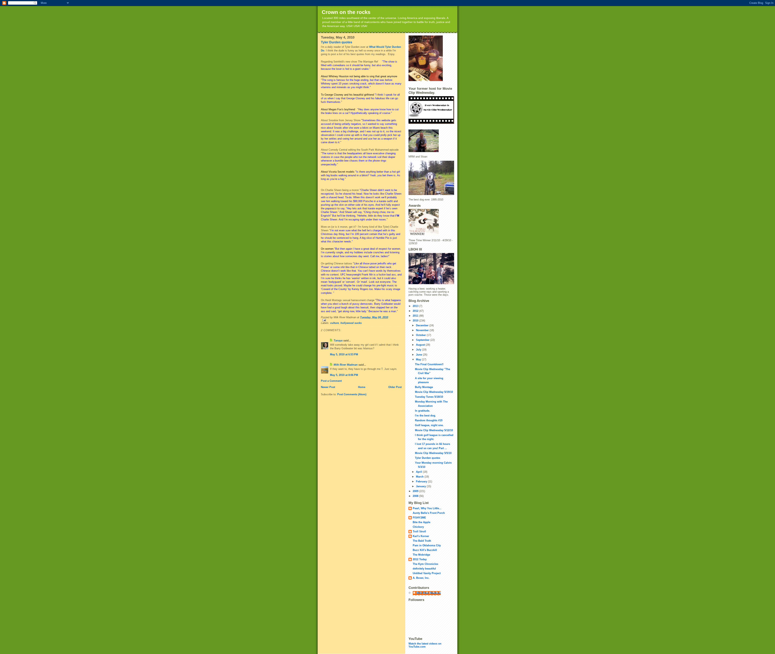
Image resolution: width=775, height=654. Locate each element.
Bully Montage (424, 387)
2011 (416, 315)
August (421, 344)
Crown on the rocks (346, 12)
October (421, 335)
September (423, 339)
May (419, 359)
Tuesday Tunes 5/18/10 (429, 396)
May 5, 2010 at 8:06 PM (344, 375)
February (422, 481)
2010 (416, 320)
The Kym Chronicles (425, 563)
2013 (416, 306)
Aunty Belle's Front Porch (429, 512)
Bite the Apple (421, 522)
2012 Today (420, 559)
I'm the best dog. (425, 415)
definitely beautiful (424, 568)
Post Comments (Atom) (351, 394)
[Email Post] (361, 320)
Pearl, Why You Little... (427, 508)
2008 (416, 496)
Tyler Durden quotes (336, 42)
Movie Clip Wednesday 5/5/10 (433, 453)
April (419, 471)
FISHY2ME (419, 517)
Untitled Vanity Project (427, 573)
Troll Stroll (419, 531)
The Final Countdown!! (429, 364)
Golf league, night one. (429, 425)
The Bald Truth (422, 540)
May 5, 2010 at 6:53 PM (344, 354)
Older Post (395, 387)
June (419, 354)
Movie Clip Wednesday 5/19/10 (434, 391)
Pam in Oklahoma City (427, 545)
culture (334, 322)
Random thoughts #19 (428, 420)
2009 (416, 491)
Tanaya (338, 340)
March (420, 476)
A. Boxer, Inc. (421, 577)
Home (361, 387)
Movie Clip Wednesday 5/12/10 (434, 430)
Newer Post (328, 387)
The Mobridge (421, 554)
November (422, 330)
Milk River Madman (346, 364)
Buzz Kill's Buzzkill (425, 550)
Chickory (418, 526)
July (419, 349)
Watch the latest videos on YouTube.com (424, 645)
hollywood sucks (351, 322)
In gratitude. (422, 410)
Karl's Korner (421, 536)
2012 (416, 310)
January (421, 486)
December (422, 325)
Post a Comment (331, 380)
